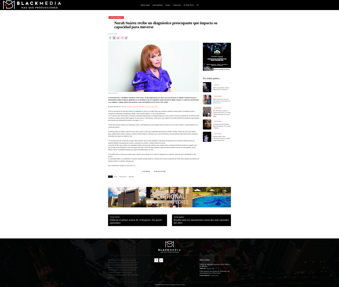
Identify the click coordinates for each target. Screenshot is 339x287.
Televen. (141, 120)
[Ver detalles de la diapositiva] (217, 57)
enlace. (134, 165)
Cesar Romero (146, 171)
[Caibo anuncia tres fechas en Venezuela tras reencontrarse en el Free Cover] (207, 99)
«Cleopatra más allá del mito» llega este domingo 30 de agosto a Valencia (222, 126)
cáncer (115, 176)
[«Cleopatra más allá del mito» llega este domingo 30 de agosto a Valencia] (207, 124)
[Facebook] (156, 260)
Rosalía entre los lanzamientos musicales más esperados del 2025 (201, 221)
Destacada (216, 84)
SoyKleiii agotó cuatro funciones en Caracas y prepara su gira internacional (221, 138)
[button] (197, 5)
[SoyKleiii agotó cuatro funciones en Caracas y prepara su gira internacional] (207, 137)
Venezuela (131, 176)
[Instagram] (161, 260)
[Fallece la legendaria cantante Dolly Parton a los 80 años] (207, 87)
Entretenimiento (116, 17)
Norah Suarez (123, 176)
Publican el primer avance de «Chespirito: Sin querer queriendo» (140, 106)
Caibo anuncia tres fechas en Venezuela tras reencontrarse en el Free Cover (221, 101)
